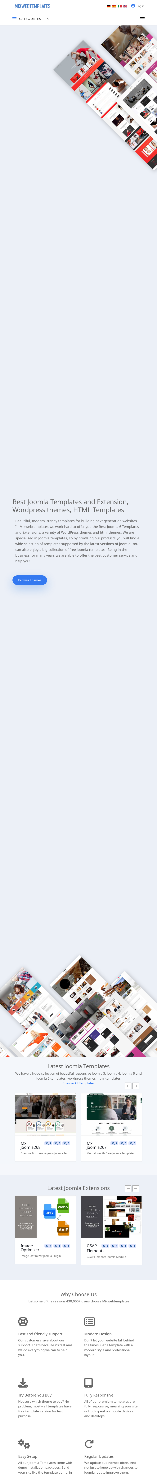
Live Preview (45, 1114)
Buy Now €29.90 (46, 1125)
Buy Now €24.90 (46, 1228)
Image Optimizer (30, 1247)
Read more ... (45, 1103)
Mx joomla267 (97, 1145)
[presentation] (128, 1086)
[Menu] (142, 18)
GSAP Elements (95, 1248)
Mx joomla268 (31, 1145)
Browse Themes (29, 580)
